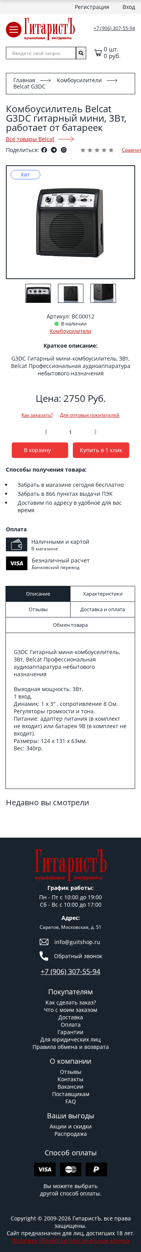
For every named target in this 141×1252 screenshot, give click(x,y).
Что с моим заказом (70, 1009)
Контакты (70, 1079)
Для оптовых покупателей (89, 415)
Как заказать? (37, 415)
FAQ (70, 1101)
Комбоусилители (79, 80)
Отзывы (70, 1071)
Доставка (70, 1017)
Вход (129, 7)
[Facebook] (44, 150)
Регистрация (92, 7)
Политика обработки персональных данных (70, 1240)
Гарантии (70, 1032)
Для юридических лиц (70, 1039)
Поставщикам (70, 1094)
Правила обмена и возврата (71, 1046)
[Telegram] (54, 150)
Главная (24, 80)
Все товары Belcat (30, 139)
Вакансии (70, 1086)
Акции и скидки (71, 1126)
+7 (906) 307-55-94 (114, 28)
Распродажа (70, 1133)
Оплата (71, 1024)
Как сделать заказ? (70, 1002)
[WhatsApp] (64, 150)
